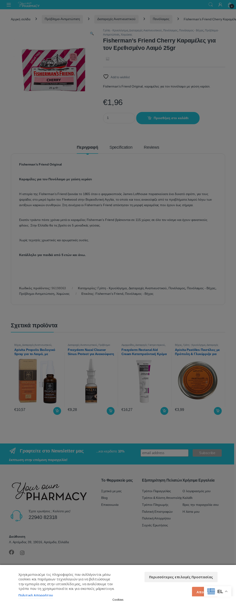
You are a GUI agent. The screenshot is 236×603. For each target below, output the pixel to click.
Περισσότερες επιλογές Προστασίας (181, 577)
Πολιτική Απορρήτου (35, 595)
